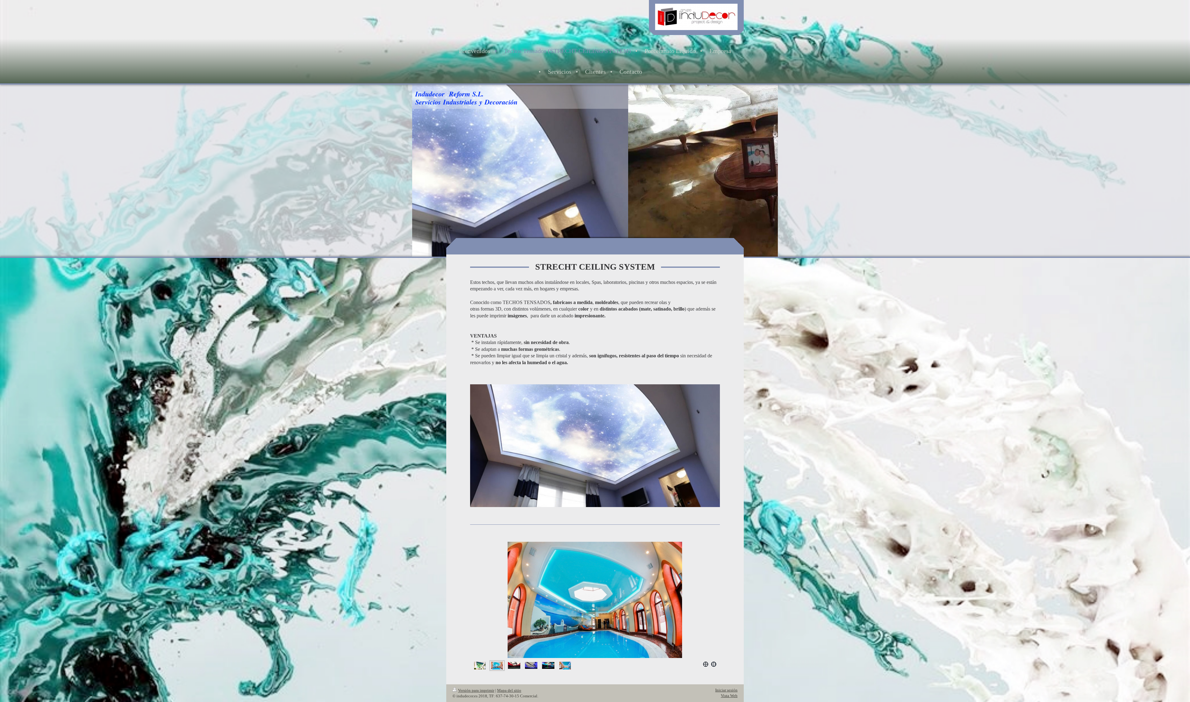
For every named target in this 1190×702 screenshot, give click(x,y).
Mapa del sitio (509, 690)
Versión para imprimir (476, 690)
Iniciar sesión (726, 690)
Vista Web (729, 695)
